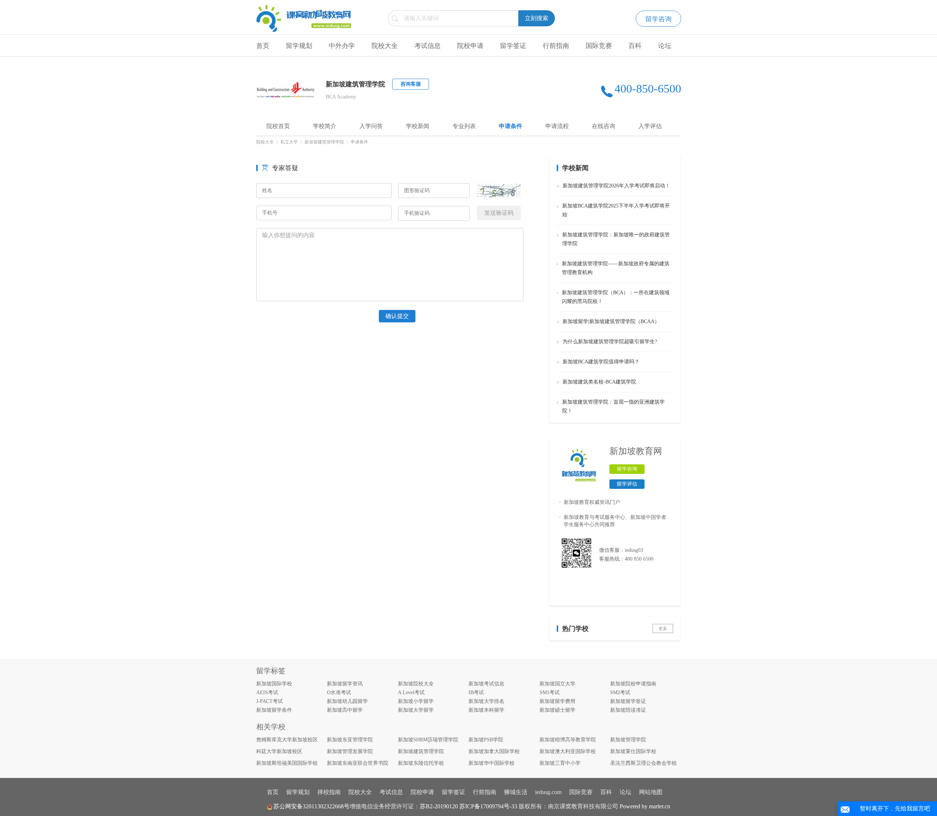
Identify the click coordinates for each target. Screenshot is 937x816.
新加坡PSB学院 (485, 739)
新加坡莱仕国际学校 (633, 751)
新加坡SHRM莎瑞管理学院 (428, 739)
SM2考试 (620, 692)
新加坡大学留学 (416, 710)
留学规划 (299, 45)
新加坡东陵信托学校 (421, 763)
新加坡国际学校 (274, 683)
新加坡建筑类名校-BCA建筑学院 (599, 382)
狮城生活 (515, 792)
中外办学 (342, 45)
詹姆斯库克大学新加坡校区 (287, 739)
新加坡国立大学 (557, 683)
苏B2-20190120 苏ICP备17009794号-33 (468, 806)
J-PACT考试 (269, 701)
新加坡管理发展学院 (350, 751)
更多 (662, 628)
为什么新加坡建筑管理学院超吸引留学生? (610, 341)
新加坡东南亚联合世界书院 (357, 763)
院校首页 (278, 126)
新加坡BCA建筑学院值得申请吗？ (601, 361)
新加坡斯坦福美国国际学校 (287, 763)
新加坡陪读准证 (628, 710)
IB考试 (476, 692)
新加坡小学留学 (416, 701)
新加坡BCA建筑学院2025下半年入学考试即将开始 (616, 210)
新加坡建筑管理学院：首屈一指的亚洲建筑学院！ (613, 406)
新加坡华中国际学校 (491, 763)
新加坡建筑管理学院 (324, 142)
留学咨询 (658, 19)
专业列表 (464, 126)
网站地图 (650, 792)
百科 (635, 45)
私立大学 (289, 142)
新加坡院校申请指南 (633, 683)
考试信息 (427, 45)
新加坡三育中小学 (560, 763)
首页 (262, 45)
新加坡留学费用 (557, 701)
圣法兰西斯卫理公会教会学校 (643, 763)
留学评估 (627, 484)
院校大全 (385, 45)
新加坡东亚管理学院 (350, 739)
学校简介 (324, 126)
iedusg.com (548, 792)
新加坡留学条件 (274, 710)
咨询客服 (410, 84)
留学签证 (513, 45)
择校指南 (329, 792)
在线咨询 (603, 126)
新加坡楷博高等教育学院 (568, 739)
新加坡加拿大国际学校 (494, 751)
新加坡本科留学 (486, 710)
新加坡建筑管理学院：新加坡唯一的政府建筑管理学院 (616, 239)
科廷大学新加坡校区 (279, 751)
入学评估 (650, 126)
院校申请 (470, 45)
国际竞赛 (599, 45)
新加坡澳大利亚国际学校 (568, 751)
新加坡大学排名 (486, 701)
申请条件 (510, 126)
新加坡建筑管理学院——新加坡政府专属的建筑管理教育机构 (615, 268)
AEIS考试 (267, 692)
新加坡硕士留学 (557, 710)
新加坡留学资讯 (345, 683)
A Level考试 (411, 692)
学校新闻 (417, 126)
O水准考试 (339, 692)
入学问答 (371, 126)
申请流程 (557, 126)
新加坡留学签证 (628, 701)
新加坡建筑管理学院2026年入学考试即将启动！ (616, 185)
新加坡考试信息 (486, 683)
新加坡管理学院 (628, 739)
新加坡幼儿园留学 (347, 701)
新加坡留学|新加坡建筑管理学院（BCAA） (611, 321)
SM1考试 (550, 692)
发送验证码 (499, 213)
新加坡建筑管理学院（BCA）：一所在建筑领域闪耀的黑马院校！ (615, 297)
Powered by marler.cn (645, 806)
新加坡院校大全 (416, 683)
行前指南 (556, 45)
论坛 (664, 45)
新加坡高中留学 (345, 710)
